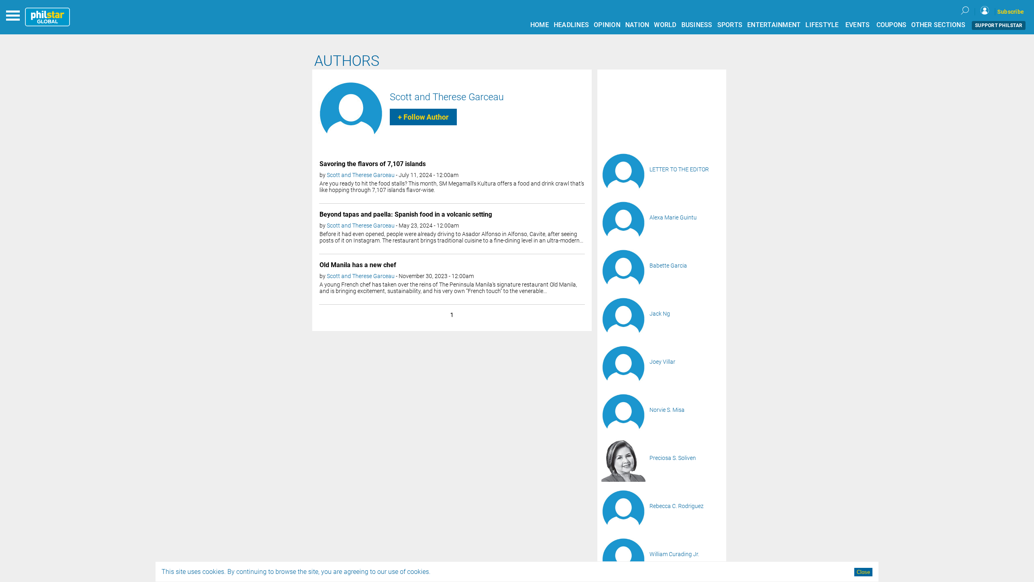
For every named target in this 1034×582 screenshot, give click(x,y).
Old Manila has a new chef (357, 265)
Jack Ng (659, 313)
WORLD (665, 25)
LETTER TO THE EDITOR (679, 169)
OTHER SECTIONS (938, 25)
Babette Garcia (668, 265)
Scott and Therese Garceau (447, 97)
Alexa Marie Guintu (673, 217)
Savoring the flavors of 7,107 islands (372, 164)
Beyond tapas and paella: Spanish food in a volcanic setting (405, 214)
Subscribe (1010, 11)
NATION (637, 25)
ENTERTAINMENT (774, 25)
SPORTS (730, 25)
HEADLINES (571, 25)
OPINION (607, 25)
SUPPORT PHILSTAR (998, 25)
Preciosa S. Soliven (672, 458)
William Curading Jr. (674, 554)
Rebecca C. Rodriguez (676, 506)
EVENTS (857, 25)
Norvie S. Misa (667, 410)
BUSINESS (696, 25)
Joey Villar (662, 361)
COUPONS (891, 25)
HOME (539, 25)
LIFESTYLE (822, 25)
